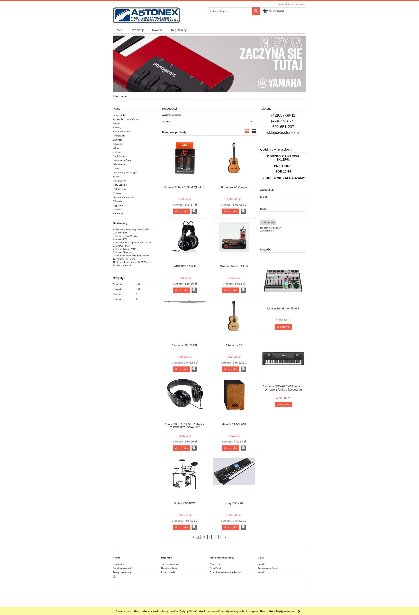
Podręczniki (119, 135)
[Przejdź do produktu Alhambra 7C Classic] (234, 162)
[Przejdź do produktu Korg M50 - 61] (234, 478)
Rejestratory (119, 180)
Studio (116, 176)
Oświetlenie (119, 164)
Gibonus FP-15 (124, 265)
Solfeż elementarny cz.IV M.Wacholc (134, 262)
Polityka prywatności (123, 568)
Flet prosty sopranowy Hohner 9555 (132, 255)
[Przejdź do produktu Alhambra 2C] (234, 320)
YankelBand (215, 568)
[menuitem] (120, 30)
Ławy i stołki (119, 115)
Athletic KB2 (121, 239)
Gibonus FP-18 (122, 246)
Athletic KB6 (121, 232)
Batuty (116, 168)
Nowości (117, 209)
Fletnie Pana (119, 189)
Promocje (118, 213)
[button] (194, 211)
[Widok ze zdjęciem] (247, 131)
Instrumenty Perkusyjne (125, 172)
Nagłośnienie (119, 156)
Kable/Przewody (121, 131)
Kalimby (117, 127)
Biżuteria (117, 201)
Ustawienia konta (169, 568)
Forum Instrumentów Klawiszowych (226, 572)
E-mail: (263, 196)
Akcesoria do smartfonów (126, 119)
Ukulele (117, 152)
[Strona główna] (146, 15)
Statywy (117, 193)
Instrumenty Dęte (122, 160)
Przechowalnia (168, 572)
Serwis (116, 123)
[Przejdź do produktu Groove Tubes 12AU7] (234, 241)
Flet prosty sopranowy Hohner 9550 (132, 229)
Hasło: (263, 209)
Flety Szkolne (120, 184)
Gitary (116, 148)
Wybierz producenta (171, 115)
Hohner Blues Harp (124, 252)
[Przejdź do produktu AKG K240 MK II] (185, 241)
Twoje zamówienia (169, 564)
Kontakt (261, 564)
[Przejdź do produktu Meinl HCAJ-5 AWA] (234, 399)
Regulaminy (118, 564)
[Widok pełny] (254, 131)
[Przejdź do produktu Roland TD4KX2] (185, 478)
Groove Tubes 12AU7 (125, 249)
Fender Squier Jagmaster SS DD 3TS (133, 242)
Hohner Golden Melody (126, 236)
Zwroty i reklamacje (122, 572)
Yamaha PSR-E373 (126, 259)
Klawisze (117, 144)
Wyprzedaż (119, 205)
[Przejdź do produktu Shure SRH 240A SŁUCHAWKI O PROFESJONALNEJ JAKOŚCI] (185, 399)
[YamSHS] (209, 63)
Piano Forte (215, 564)
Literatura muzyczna (123, 197)
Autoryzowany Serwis (268, 568)
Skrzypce (117, 139)
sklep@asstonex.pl (283, 132)
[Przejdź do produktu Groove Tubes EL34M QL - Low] (185, 162)
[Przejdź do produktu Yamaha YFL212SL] (185, 320)
